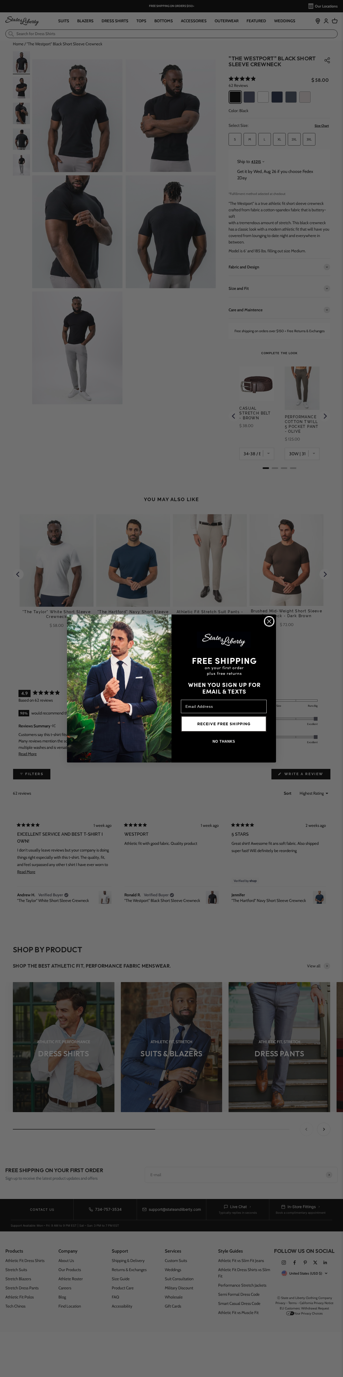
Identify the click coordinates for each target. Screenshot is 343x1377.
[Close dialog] (269, 621)
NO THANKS (223, 741)
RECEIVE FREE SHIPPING (224, 724)
